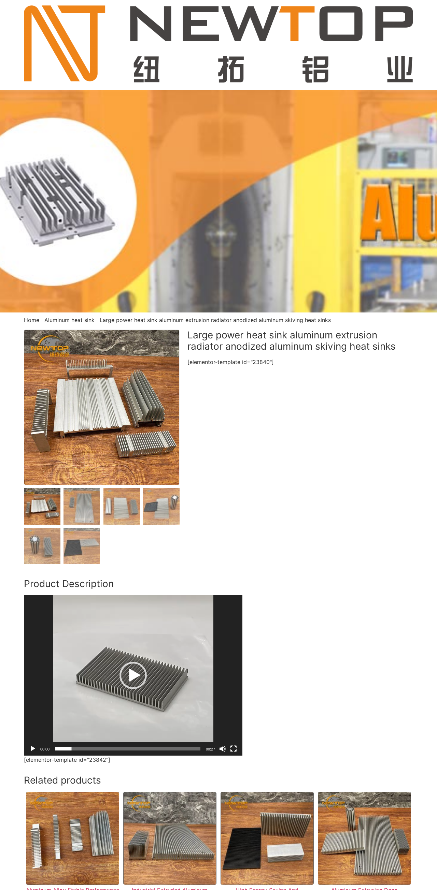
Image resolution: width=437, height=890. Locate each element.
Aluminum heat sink (69, 320)
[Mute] (222, 748)
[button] (133, 675)
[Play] (32, 748)
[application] (133, 675)
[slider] (127, 748)
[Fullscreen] (233, 748)
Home (31, 320)
